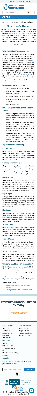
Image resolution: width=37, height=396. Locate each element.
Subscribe (6, 358)
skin (33, 62)
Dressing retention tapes (23, 168)
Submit (29, 369)
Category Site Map (8, 348)
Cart (26, 1)
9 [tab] (30, 319)
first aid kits (19, 82)
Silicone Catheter (18, 26)
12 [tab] (19, 321)
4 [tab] (16, 319)
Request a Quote (24, 335)
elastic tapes (30, 180)
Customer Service (25, 325)
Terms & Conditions (25, 333)
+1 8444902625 (16, 1)
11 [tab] (16, 321)
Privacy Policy (23, 328)
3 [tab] (13, 319)
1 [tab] (7, 319)
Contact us (6, 331)
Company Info (7, 325)
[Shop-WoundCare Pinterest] (20, 374)
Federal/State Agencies (7, 334)
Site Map (5, 355)
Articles (4, 343)
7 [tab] (24, 319)
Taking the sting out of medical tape (19, 290)
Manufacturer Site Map (10, 353)
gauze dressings (26, 74)
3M (3, 279)
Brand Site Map (7, 346)
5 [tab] (19, 319)
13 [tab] (21, 321)
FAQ (3, 350)
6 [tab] (21, 319)
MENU (5, 17)
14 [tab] (24, 321)
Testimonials (6, 337)
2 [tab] (10, 319)
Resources (6, 340)
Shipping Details (24, 331)
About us (5, 328)
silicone (11, 228)
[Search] (33, 12)
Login (32, 1)
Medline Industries (11, 279)
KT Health (21, 279)
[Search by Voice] (28, 12)
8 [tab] (27, 319)
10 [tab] (13, 321)
